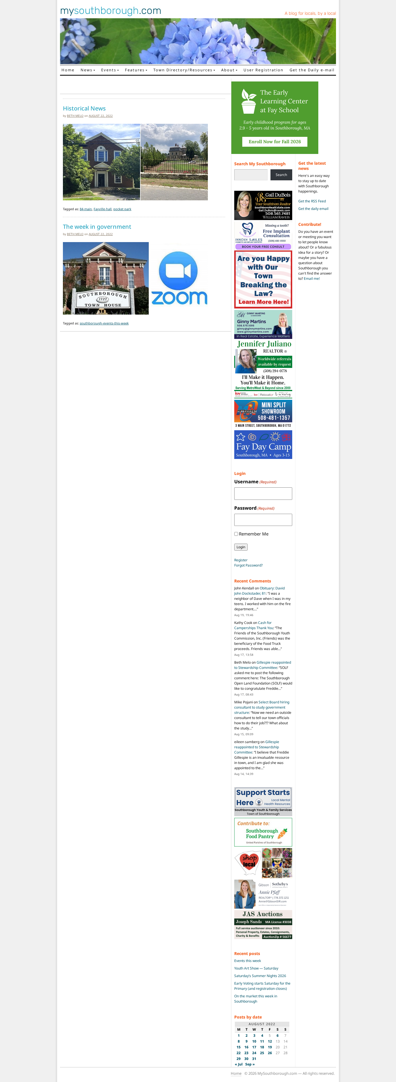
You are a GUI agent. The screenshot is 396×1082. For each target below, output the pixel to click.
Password (254, 508)
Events (108, 69)
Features (135, 69)
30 (246, 1058)
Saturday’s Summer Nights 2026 (260, 975)
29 (239, 1058)
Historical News (84, 108)
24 (254, 1052)
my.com (110, 10)
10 (254, 1041)
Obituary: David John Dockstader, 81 (259, 591)
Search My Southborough (260, 163)
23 (246, 1052)
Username (255, 481)
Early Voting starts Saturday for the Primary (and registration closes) (262, 986)
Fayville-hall (103, 209)
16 (246, 1047)
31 (254, 1058)
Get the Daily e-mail (312, 69)
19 (270, 1047)
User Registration (264, 69)
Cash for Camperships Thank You (253, 625)
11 (262, 1041)
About (228, 69)
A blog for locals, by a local (310, 13)
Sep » (250, 1064)
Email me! (312, 278)
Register (241, 560)
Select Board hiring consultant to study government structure (261, 707)
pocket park (122, 209)
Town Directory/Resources (182, 69)
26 (270, 1052)
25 (262, 1052)
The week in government (97, 226)
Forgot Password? (248, 565)
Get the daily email (313, 208)
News (86, 69)
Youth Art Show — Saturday (256, 968)
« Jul (239, 1064)
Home (68, 69)
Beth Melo (75, 116)
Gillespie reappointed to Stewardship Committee (262, 665)
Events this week (247, 960)
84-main (86, 209)
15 (239, 1047)
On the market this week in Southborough (255, 999)
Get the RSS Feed (312, 201)
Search (281, 174)
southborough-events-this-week (104, 323)
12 (270, 1041)
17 (254, 1047)
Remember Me (253, 534)
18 (262, 1047)
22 (239, 1052)
